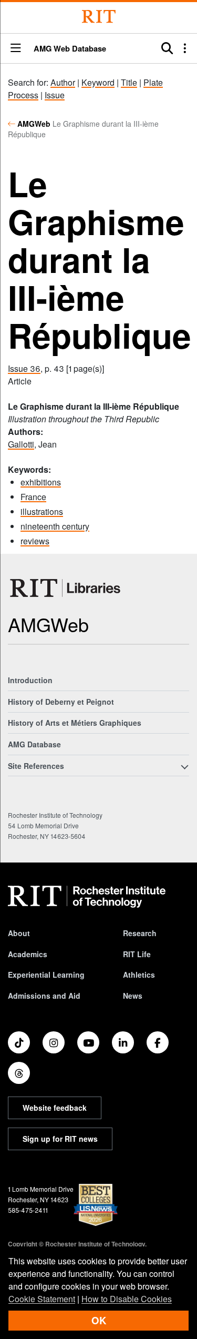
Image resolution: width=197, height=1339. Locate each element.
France (33, 497)
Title (129, 82)
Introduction (30, 680)
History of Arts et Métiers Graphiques (74, 722)
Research (140, 933)
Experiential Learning (46, 974)
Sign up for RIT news (60, 1138)
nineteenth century (54, 526)
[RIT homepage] (86, 897)
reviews (34, 541)
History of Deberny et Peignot (61, 701)
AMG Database (34, 744)
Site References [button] (36, 765)
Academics (27, 954)
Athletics (139, 974)
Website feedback (55, 1107)
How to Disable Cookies (126, 1299)
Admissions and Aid (44, 995)
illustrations (41, 511)
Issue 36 (24, 368)
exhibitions (40, 482)
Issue (55, 95)
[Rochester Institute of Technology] (99, 16)
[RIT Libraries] (66, 588)
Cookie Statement (41, 1299)
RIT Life (137, 954)
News (132, 995)
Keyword (98, 82)
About (19, 933)
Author (62, 82)
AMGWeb (33, 123)
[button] (15, 48)
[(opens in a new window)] (19, 1042)
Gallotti (21, 444)
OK (98, 1320)
